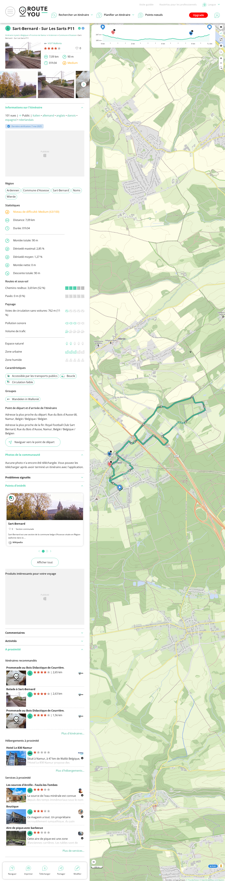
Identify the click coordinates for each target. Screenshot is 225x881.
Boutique (12, 806)
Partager (61, 873)
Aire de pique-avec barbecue (24, 828)
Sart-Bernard (61, 190)
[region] (157, 452)
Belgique (24, 35)
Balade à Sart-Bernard (20, 689)
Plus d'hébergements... (70, 770)
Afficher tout (45, 562)
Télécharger (44, 873)
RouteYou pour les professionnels (178, 4)
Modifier (77, 873)
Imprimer (28, 873)
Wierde (11, 196)
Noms (76, 190)
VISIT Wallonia (55, 43)
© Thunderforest (192, 880)
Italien (36, 115)
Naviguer (12, 873)
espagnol (11, 120)
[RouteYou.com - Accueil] (33, 11)
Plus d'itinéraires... (72, 733)
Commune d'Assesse (67, 35)
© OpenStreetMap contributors (211, 880)
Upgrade (198, 15)
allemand (48, 115)
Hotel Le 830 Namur (19, 748)
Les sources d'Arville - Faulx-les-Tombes (31, 785)
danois (71, 115)
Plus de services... (73, 851)
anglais (60, 115)
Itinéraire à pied (12, 35)
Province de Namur (38, 35)
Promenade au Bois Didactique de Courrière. (35, 667)
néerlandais (26, 120)
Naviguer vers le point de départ (34, 442)
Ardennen (52, 35)
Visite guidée (146, 4)
